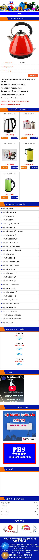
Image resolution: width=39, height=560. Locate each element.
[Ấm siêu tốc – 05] (29, 155)
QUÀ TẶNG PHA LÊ (8, 258)
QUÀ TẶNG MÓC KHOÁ (10, 243)
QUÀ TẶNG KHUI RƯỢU (10, 239)
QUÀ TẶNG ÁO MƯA (9, 212)
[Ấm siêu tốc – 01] (9, 125)
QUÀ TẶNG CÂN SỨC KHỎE (11, 319)
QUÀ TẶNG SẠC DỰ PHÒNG (11, 315)
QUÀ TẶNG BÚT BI (8, 220)
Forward (35, 529)
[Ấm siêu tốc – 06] (9, 185)
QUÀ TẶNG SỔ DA (8, 269)
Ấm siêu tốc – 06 (9, 173)
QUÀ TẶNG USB (7, 208)
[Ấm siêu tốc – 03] (9, 155)
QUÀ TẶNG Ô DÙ (8, 254)
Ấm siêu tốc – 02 (29, 114)
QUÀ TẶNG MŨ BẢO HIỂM (11, 246)
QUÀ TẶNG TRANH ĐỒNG (11, 284)
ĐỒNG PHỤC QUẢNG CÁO (11, 224)
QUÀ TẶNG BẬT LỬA (9, 227)
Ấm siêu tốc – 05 (29, 143)
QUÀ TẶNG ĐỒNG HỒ (9, 292)
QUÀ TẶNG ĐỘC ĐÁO (9, 307)
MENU (20, 13)
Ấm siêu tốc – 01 (9, 114)
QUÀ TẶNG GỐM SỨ (9, 235)
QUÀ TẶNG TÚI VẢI (8, 288)
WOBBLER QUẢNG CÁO (10, 300)
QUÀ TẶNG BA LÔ (8, 216)
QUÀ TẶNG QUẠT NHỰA (10, 265)
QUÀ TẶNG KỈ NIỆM (9, 296)
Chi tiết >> (4, 137)
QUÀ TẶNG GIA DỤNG (9, 273)
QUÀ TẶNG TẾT (7, 323)
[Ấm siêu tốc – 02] (29, 125)
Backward (4, 529)
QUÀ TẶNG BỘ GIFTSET (10, 304)
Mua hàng (33, 75)
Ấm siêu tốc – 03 (9, 143)
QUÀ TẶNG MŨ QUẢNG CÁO (11, 250)
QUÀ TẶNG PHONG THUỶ (11, 262)
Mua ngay (14, 137)
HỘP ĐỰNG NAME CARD (10, 311)
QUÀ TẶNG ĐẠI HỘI (9, 281)
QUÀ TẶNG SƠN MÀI (9, 277)
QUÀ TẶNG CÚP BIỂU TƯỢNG (12, 231)
